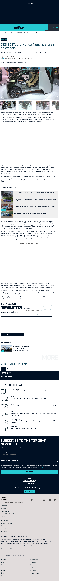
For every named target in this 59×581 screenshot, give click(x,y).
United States (19, 502)
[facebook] (25, 58)
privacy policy (42, 467)
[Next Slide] (56, 83)
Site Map (5, 531)
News (15, 369)
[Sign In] (50, 27)
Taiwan (34, 570)
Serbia (34, 562)
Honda (3, 369)
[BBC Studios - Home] (4, 498)
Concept (13, 32)
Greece (4, 562)
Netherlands (5, 576)
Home (2, 32)
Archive (3, 516)
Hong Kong (5, 565)
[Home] (29, 27)
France (4, 559)
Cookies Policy (5, 511)
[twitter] (28, 58)
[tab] (3, 369)
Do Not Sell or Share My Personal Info (11, 514)
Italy (3, 570)
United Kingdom (9, 502)
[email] (34, 58)
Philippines (35, 559)
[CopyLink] (22, 58)
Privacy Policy (4, 508)
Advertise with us (7, 526)
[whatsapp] (31, 58)
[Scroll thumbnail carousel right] (56, 104)
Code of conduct (7, 523)
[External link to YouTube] (49, 500)
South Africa (35, 565)
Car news (7, 32)
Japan (4, 573)
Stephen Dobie (9, 56)
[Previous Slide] (2, 83)
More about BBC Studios (9, 549)
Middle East (35, 573)
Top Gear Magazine (8, 529)
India (3, 568)
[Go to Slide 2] (25, 105)
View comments (13, 335)
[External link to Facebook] (32, 500)
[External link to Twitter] (43, 500)
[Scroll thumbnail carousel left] (52, 104)
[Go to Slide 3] (43, 105)
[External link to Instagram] (38, 500)
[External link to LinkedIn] (55, 500)
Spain (33, 568)
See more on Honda (6, 376)
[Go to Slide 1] (8, 105)
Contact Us (4, 505)
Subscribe (29, 472)
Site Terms (5, 520)
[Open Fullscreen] (56, 97)
